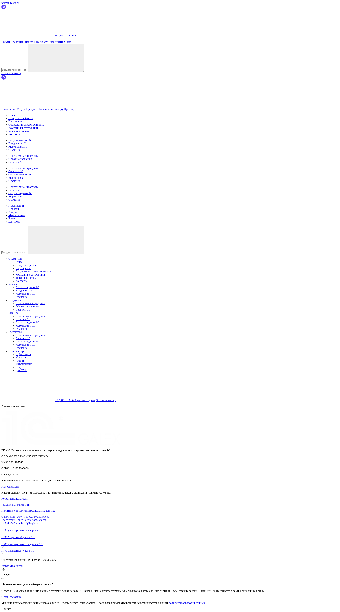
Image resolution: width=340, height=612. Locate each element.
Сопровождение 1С (20, 140)
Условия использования (15, 504)
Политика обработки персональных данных (28, 510)
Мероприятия (16, 215)
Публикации (16, 205)
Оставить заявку (11, 73)
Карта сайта (39, 519)
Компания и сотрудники (23, 127)
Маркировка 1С (18, 146)
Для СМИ (14, 221)
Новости (13, 208)
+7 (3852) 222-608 (12, 523)
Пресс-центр (56, 41)
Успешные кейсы (18, 130)
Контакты (14, 134)
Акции (12, 212)
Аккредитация (10, 486)
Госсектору (41, 41)
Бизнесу (28, 41)
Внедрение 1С (17, 143)
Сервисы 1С (15, 162)
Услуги (5, 41)
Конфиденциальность (14, 498)
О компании (8, 108)
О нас (67, 41)
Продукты (17, 41)
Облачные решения (20, 158)
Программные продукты (23, 155)
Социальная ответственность (26, 124)
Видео (12, 218)
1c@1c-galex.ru (32, 523)
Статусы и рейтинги (20, 118)
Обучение (14, 149)
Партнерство (16, 121)
